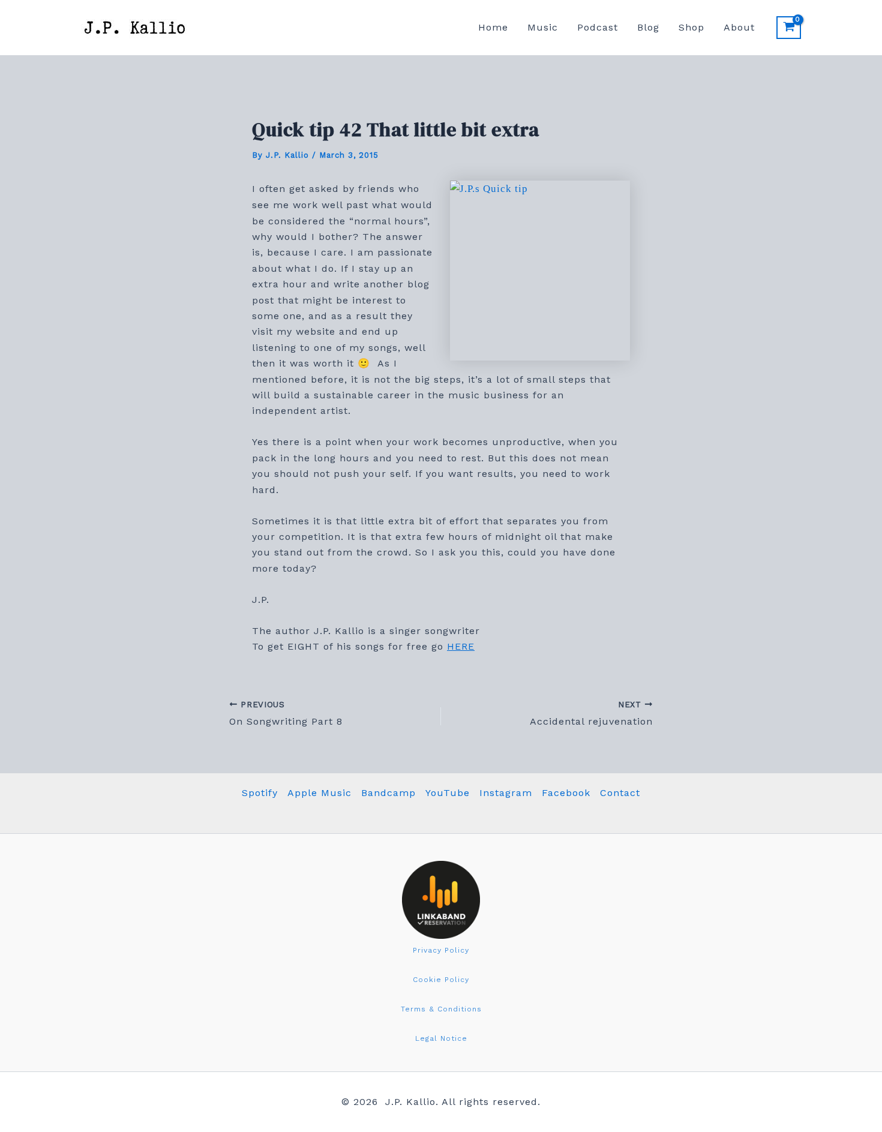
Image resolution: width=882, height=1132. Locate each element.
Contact (620, 792)
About (739, 27)
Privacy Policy (441, 950)
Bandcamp (388, 792)
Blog (648, 27)
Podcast (597, 27)
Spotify (260, 792)
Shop (691, 27)
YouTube (447, 792)
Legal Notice (441, 1038)
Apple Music (319, 792)
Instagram (505, 792)
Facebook (566, 792)
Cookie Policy (441, 979)
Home (493, 27)
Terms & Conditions (441, 1009)
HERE (461, 646)
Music (542, 27)
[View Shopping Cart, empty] (788, 27)
